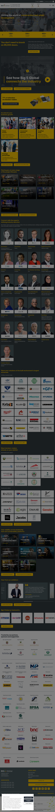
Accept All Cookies (28, 797)
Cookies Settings (29, 803)
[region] (18, 802)
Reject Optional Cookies (28, 800)
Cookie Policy (14, 807)
